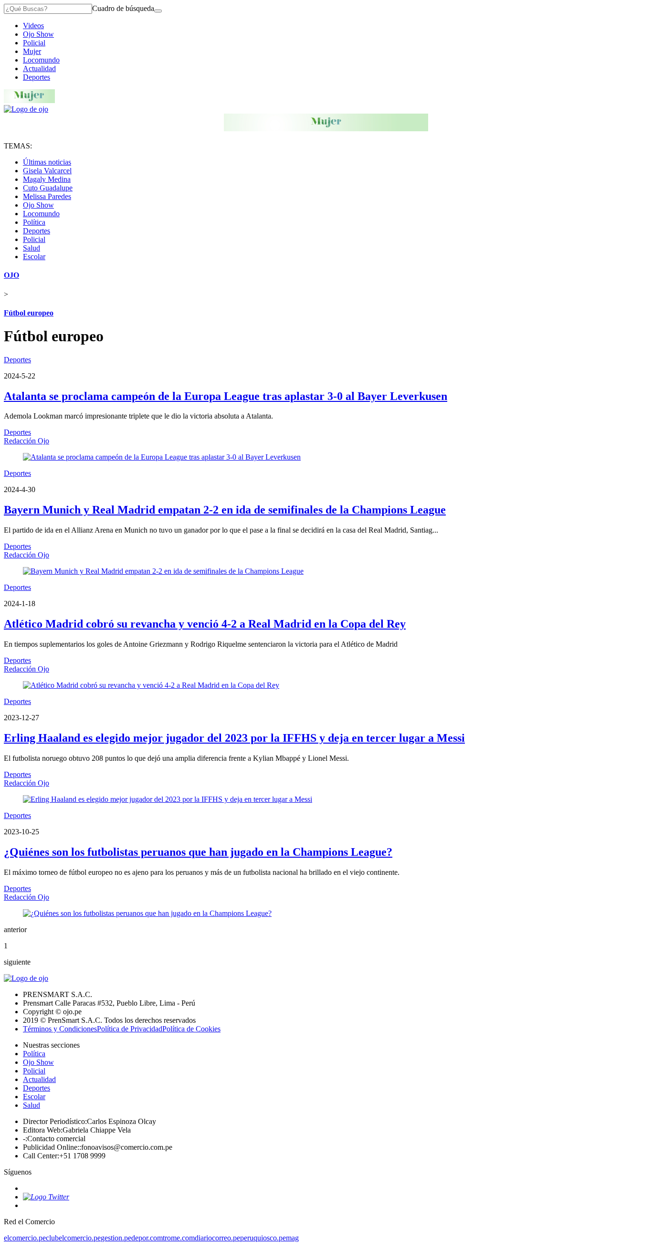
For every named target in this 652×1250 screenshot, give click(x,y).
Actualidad (39, 68)
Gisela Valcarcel (47, 171)
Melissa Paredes (47, 196)
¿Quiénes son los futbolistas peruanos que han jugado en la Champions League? (198, 852)
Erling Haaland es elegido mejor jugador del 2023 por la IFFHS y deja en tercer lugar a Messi (234, 738)
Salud (31, 248)
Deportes (36, 77)
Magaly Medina (47, 179)
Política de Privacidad (129, 1029)
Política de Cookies (191, 1029)
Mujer (32, 51)
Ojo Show (38, 34)
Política (34, 222)
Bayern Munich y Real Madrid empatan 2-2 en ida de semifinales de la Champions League (225, 510)
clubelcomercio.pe (73, 1238)
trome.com (179, 1238)
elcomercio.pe (25, 1238)
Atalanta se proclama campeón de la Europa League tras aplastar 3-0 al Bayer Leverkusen (225, 396)
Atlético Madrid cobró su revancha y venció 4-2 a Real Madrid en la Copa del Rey (205, 624)
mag (292, 1238)
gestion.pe (116, 1238)
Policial (34, 43)
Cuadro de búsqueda (123, 8)
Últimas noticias (47, 162)
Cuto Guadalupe (48, 188)
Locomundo (41, 60)
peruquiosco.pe (263, 1238)
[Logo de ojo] (26, 109)
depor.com (147, 1238)
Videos (33, 25)
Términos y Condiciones (60, 1029)
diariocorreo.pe (217, 1238)
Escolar (34, 256)
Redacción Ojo (26, 441)
